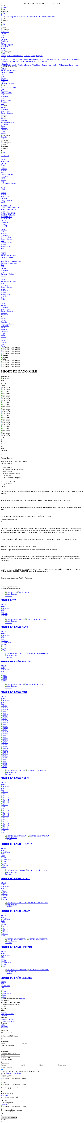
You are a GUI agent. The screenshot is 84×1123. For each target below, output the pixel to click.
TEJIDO (30, 61)
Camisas (3, 163)
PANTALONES (11, 61)
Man (30, 17)
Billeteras (4, 329)
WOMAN (4, 226)
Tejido (9, 65)
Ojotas (3, 344)
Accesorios (45, 17)
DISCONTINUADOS (21, 17)
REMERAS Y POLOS (37, 59)
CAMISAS (49, 59)
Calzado (52, 17)
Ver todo (3, 159)
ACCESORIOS (6, 59)
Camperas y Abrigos (7, 274)
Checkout (4, 1104)
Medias (3, 335)
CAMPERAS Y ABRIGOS (21, 59)
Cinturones (4, 331)
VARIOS (4, 65)
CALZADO (37, 61)
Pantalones (10, 56)
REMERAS (5, 161)
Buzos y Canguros (37, 56)
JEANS (44, 61)
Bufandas (4, 322)
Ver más (22, 999)
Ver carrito (4, 1095)
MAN (3, 202)
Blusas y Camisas (41, 65)
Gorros (3, 333)
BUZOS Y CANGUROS (61, 59)
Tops (2, 298)
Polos (2, 172)
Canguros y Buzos (7, 257)
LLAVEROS (5, 326)
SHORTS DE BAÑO (8, 215)
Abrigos (66, 65)
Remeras (3, 56)
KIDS (39, 17)
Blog (11, 17)
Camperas (27, 56)
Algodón (14, 65)
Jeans (49, 65)
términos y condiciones (13, 1073)
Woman (34, 17)
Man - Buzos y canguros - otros (11, 261)
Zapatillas (4, 342)
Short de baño (18, 56)
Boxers (3, 327)
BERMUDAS (22, 61)
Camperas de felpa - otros (9, 263)
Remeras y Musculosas (8, 255)
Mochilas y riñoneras (7, 324)
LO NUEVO (5, 17)
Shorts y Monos (74, 65)
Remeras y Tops (30, 65)
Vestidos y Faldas (57, 65)
